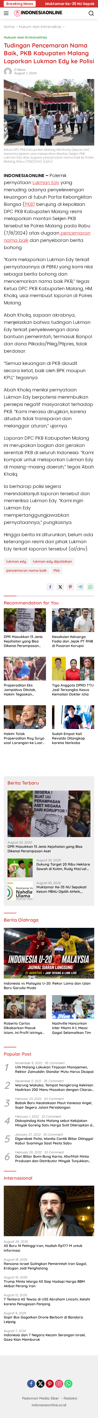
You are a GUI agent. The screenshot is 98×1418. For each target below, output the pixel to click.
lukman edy (16, 561)
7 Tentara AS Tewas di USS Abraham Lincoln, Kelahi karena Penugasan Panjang (47, 1301)
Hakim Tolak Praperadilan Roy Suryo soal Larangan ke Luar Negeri (24, 738)
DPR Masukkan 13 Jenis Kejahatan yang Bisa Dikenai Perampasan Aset (23, 641)
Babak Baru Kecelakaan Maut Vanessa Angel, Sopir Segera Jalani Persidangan (53, 1105)
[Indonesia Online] (37, 13)
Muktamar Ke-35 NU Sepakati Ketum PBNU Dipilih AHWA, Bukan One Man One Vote (61, 889)
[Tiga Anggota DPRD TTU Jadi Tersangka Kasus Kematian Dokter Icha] (73, 668)
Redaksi (70, 1398)
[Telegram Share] (80, 587)
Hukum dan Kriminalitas (25, 37)
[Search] (91, 13)
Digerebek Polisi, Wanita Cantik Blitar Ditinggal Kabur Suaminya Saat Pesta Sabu (54, 1140)
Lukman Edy (45, 182)
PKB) (30, 204)
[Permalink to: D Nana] (8, 71)
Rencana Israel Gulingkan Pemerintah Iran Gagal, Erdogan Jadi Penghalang (45, 1265)
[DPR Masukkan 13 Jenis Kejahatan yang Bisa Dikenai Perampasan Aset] (25, 620)
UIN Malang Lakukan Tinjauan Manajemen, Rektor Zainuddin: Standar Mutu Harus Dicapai (54, 1069)
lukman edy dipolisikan (52, 561)
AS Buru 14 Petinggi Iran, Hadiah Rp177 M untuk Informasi (43, 1247)
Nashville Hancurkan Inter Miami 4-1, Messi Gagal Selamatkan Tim (71, 1028)
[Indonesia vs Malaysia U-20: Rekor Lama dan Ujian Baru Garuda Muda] (49, 953)
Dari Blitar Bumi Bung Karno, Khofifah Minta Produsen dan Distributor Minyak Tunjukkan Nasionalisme (52, 1158)
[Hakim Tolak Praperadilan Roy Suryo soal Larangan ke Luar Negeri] (25, 717)
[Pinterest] (50, 1384)
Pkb (57, 570)
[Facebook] (31, 1384)
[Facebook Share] (50, 587)
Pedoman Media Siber (40, 1398)
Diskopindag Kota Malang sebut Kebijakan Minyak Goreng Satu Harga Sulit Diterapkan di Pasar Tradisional (54, 1122)
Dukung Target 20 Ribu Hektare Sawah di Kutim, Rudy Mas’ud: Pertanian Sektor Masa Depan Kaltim (63, 866)
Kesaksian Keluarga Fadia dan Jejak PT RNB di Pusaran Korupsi (72, 641)
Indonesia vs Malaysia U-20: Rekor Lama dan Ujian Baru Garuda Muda (47, 985)
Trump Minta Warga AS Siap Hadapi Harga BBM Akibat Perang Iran (44, 1283)
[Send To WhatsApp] (90, 587)
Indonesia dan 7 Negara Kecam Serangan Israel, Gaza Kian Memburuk (45, 1337)
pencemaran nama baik (26, 570)
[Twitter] (40, 1384)
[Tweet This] (60, 587)
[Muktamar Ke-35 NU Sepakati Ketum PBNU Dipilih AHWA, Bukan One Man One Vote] (20, 890)
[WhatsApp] (68, 1384)
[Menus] (7, 13)
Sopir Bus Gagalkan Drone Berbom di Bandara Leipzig (43, 1319)
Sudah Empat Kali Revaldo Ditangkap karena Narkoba (68, 738)
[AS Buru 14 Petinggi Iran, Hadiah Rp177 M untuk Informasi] (49, 1211)
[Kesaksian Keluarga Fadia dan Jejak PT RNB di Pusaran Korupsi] (73, 620)
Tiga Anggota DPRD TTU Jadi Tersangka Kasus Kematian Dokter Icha (73, 689)
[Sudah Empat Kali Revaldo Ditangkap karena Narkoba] (73, 717)
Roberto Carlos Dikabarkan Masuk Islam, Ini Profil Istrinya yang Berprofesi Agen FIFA (23, 1028)
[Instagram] (59, 1384)
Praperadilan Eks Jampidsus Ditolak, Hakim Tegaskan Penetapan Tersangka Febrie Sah (22, 690)
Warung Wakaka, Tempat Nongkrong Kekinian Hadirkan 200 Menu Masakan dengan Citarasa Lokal (54, 1087)
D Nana (19, 70)
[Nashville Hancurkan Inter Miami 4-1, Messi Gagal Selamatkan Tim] (73, 1007)
